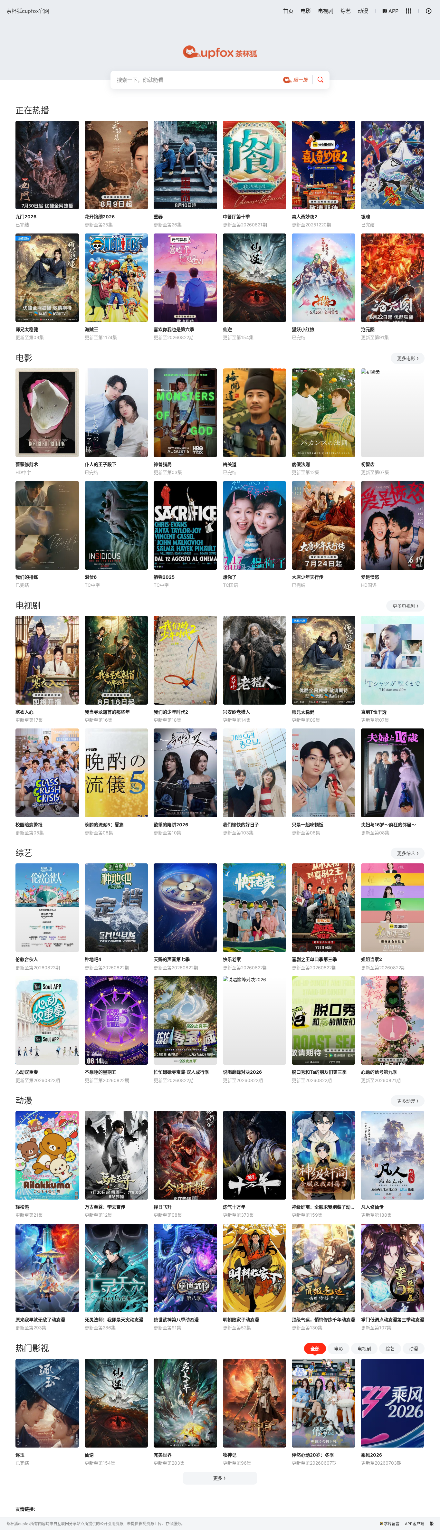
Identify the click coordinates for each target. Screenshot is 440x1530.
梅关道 (229, 464)
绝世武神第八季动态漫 (176, 1319)
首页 (288, 11)
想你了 (229, 577)
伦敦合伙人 (26, 959)
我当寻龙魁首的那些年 (107, 712)
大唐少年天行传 (307, 577)
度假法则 (301, 464)
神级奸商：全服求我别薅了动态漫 (323, 1207)
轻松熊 (22, 1207)
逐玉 (19, 1455)
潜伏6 (91, 577)
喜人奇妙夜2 (304, 216)
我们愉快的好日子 (241, 824)
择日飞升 (163, 1207)
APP (393, 11)
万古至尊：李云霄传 (105, 1207)
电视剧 (325, 11)
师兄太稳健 (26, 329)
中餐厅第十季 (236, 216)
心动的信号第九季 (379, 1072)
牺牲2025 (164, 577)
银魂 (365, 216)
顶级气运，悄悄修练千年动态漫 (323, 1319)
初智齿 (368, 464)
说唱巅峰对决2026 (242, 1072)
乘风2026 (371, 1455)
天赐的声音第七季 (172, 959)
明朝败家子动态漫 (241, 1319)
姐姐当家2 (371, 959)
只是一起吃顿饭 (307, 824)
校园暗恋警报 (29, 824)
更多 (217, 1478)
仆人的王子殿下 (100, 464)
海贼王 (91, 329)
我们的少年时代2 (171, 712)
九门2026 (25, 216)
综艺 (345, 11)
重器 (158, 216)
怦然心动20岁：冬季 (313, 1455)
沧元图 (368, 329)
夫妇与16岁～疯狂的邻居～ (388, 824)
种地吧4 (93, 959)
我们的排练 (26, 577)
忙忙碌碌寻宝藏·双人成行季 (181, 1072)
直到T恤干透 (374, 712)
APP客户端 (414, 1523)
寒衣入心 (24, 712)
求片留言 (391, 1523)
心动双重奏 (26, 1072)
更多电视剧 (404, 606)
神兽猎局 (163, 464)
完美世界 (163, 1455)
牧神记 (229, 1455)
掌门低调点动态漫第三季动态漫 (392, 1319)
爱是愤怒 (370, 577)
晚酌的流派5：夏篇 (104, 824)
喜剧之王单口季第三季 (314, 959)
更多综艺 (406, 853)
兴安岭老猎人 (236, 712)
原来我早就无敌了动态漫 (40, 1319)
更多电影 (406, 358)
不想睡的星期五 (100, 1072)
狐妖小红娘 (303, 329)
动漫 (363, 11)
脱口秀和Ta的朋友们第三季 (319, 1072)
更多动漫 (406, 1101)
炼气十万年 (234, 1207)
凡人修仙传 (372, 1207)
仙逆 (227, 329)
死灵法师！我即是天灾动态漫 (114, 1319)
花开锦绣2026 (100, 216)
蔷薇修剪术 (26, 464)
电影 (306, 11)
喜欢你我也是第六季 (174, 329)
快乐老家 (232, 959)
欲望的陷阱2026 (171, 824)
